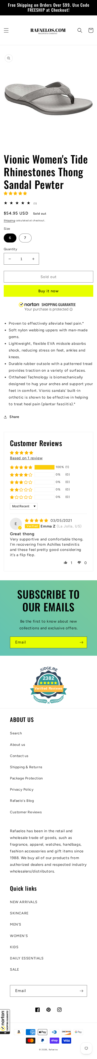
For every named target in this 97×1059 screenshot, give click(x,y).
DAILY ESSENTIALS (27, 958)
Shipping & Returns (26, 767)
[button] (5, 1021)
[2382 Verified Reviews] (48, 705)
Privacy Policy (22, 789)
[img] (37, 520)
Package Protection (26, 778)
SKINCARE (19, 913)
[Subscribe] (81, 642)
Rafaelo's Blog (22, 801)
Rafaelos (53, 1049)
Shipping (9, 220)
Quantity (10, 249)
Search (16, 733)
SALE (14, 969)
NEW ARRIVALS (23, 902)
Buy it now (48, 291)
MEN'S (15, 924)
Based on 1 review (26, 458)
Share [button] (14, 417)
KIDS (14, 947)
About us (17, 745)
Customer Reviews (26, 812)
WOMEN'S (19, 936)
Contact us (19, 756)
